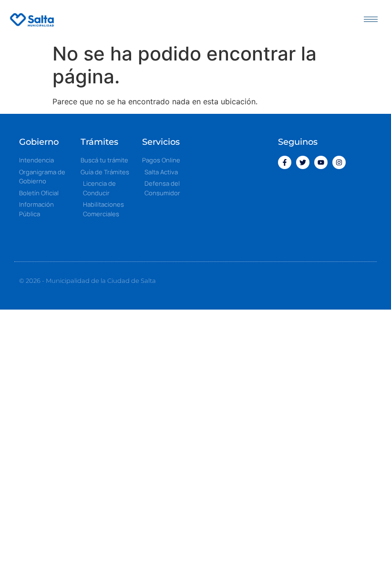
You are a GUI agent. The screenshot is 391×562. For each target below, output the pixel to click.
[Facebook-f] (284, 162)
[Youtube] (321, 162)
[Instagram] (339, 162)
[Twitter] (302, 162)
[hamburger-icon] (370, 19)
